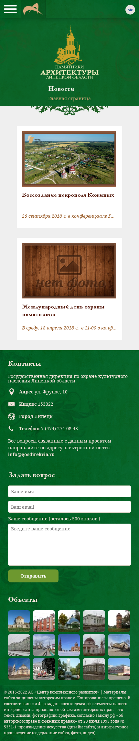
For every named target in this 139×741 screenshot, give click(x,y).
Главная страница (69, 98)
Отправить (33, 576)
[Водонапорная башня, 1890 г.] (119, 621)
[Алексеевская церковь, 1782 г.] (19, 621)
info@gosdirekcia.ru (31, 454)
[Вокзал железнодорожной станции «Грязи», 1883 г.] (19, 645)
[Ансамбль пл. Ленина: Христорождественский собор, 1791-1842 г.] (19, 669)
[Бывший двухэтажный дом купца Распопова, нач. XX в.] (119, 669)
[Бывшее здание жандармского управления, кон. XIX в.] (94, 621)
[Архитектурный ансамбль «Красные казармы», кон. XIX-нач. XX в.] (44, 621)
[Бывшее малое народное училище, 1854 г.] (94, 669)
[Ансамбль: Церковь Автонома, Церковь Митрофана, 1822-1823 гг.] (94, 645)
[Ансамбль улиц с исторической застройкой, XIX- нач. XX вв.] (44, 645)
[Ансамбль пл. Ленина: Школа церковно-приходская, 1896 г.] (119, 645)
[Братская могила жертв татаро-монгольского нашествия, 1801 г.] (69, 621)
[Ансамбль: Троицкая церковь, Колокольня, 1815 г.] (69, 645)
